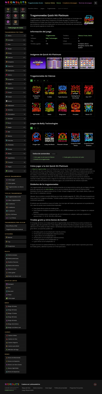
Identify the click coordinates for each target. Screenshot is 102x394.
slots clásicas (49, 189)
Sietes (90, 35)
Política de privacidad (61, 388)
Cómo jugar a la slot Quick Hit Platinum (44, 157)
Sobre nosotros (38, 388)
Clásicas (80, 35)
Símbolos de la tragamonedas (42, 159)
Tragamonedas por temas (14, 32)
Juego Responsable (27, 390)
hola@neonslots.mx (9, 390)
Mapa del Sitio (26, 388)
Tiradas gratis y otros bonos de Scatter (74, 157)
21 (44, 80)
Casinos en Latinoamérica (31, 384)
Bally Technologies (51, 38)
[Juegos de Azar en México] (16, 3)
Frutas (85, 35)
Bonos (7, 354)
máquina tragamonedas (39, 169)
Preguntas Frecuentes (76, 388)
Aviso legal (48, 388)
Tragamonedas (50, 35)
